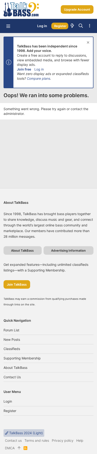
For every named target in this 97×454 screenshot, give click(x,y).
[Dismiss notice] (87, 43)
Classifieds (12, 349)
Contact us (12, 377)
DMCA (10, 448)
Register (10, 411)
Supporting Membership (22, 358)
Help (79, 440)
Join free (24, 69)
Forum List (11, 330)
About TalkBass (15, 368)
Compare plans (38, 78)
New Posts (12, 339)
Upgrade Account (77, 9)
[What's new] (72, 26)
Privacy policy (62, 440)
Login (8, 401)
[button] (8, 26)
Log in (39, 69)
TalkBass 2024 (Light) (25, 433)
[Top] (19, 448)
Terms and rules (36, 440)
